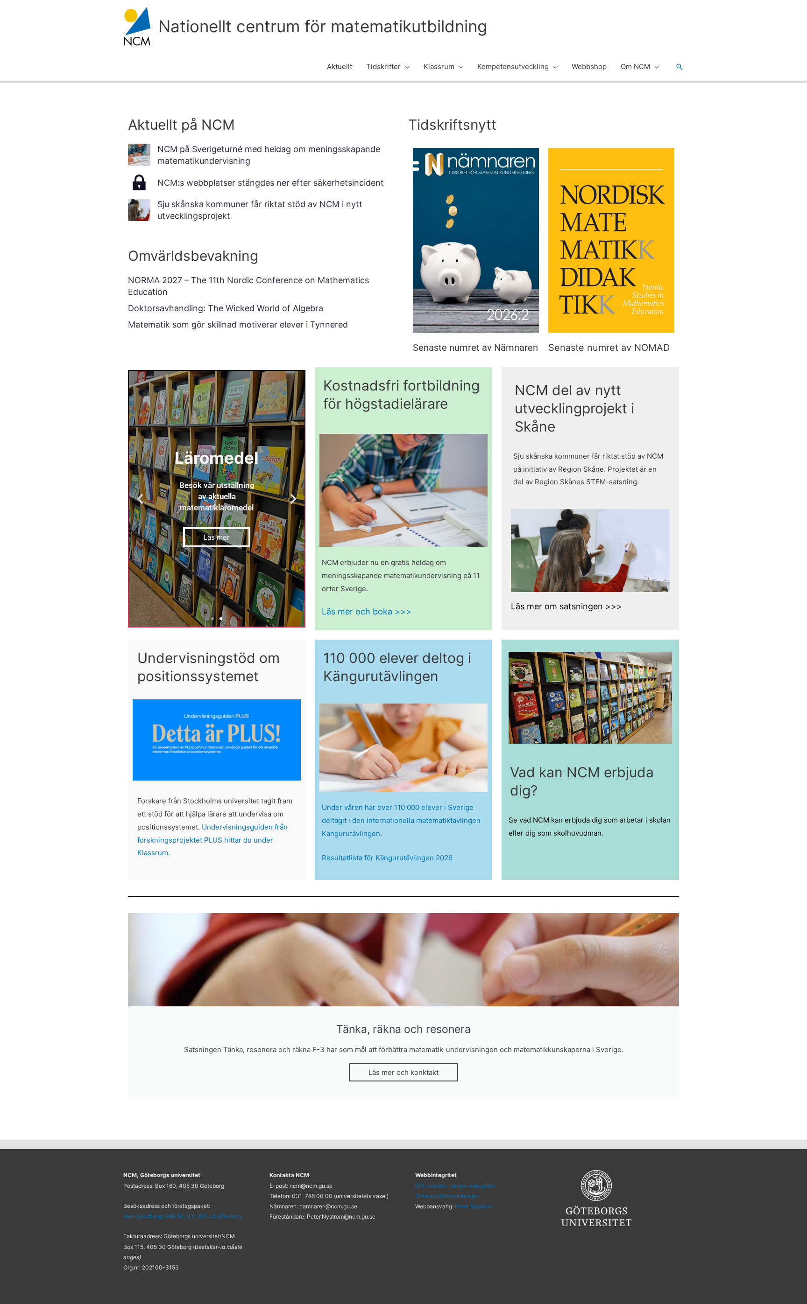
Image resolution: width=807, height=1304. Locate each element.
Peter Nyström (473, 1206)
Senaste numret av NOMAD (609, 347)
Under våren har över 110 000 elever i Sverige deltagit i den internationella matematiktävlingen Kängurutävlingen (401, 819)
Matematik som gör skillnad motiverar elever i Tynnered (238, 324)
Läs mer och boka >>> (366, 611)
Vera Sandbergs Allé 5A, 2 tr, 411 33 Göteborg (182, 1216)
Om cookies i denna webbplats (455, 1185)
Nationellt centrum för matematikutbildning (322, 26)
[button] (405, 67)
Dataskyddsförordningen (447, 1195)
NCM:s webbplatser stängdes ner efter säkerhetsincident (270, 183)
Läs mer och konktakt (403, 1072)
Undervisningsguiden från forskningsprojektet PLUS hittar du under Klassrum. (212, 839)
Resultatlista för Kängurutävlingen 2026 (387, 857)
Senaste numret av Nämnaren (475, 347)
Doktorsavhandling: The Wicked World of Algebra (225, 308)
